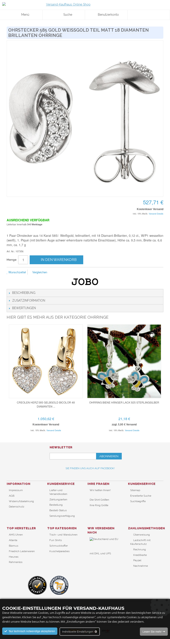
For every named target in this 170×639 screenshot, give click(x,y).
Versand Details (156, 213)
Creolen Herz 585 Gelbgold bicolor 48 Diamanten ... (46, 404)
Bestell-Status (58, 510)
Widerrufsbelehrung (21, 501)
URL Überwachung (101, 560)
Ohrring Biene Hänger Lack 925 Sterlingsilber (124, 402)
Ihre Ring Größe (99, 505)
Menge (12, 259)
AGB (11, 495)
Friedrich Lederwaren (22, 551)
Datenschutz (16, 506)
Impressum (16, 490)
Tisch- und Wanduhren (63, 534)
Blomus (13, 545)
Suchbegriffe (138, 501)
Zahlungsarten (58, 499)
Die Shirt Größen (99, 499)
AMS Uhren (16, 534)
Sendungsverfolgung (62, 515)
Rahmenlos (15, 562)
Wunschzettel (17, 272)
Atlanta (13, 540)
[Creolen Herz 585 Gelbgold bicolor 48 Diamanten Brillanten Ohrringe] (46, 361)
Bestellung (56, 504)
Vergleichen (39, 272)
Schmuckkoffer (58, 545)
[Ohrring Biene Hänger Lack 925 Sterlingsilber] (124, 361)
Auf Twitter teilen (74, 272)
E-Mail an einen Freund (56, 272)
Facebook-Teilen (65, 272)
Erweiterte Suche (140, 495)
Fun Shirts (55, 540)
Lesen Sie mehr (152, 631)
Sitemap (135, 490)
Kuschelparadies (59, 551)
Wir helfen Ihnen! (100, 490)
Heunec (14, 556)
